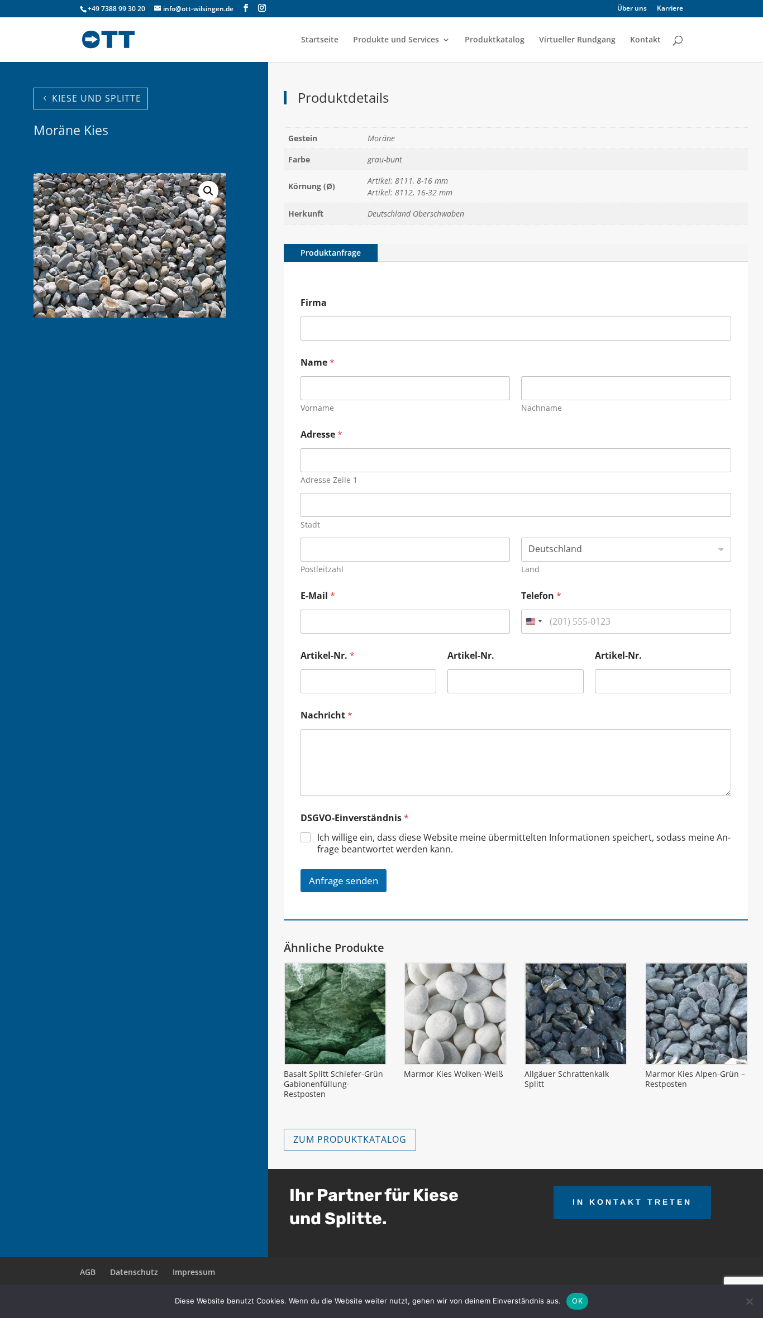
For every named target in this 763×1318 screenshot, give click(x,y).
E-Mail (318, 596)
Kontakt (645, 40)
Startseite (319, 40)
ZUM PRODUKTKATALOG (350, 1139)
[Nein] (749, 1301)
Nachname (541, 408)
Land (530, 569)
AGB (88, 1272)
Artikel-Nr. (328, 655)
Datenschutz (134, 1272)
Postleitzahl (322, 569)
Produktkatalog (494, 40)
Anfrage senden (343, 880)
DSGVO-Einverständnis (355, 818)
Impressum (194, 1272)
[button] (208, 191)
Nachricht (326, 715)
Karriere (670, 9)
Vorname (317, 408)
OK (577, 1300)
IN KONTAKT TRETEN (632, 1201)
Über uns (632, 9)
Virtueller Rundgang (577, 40)
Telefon (541, 596)
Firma (314, 303)
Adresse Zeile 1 (329, 480)
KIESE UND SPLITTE (96, 98)
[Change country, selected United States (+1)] (533, 622)
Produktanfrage (331, 252)
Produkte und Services (396, 40)
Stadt (310, 524)
